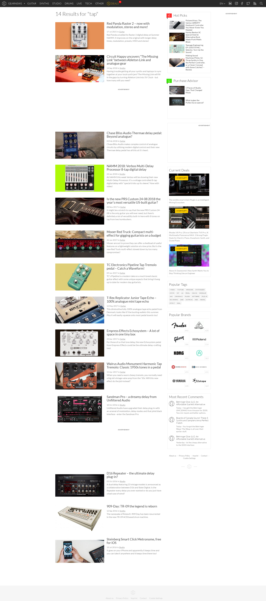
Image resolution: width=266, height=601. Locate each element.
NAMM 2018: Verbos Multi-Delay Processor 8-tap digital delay (130, 167)
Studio (56, 3)
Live (79, 3)
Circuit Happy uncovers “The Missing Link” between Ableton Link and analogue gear (132, 59)
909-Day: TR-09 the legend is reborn (132, 506)
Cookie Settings (189, 458)
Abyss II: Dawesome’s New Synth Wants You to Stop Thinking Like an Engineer (189, 261)
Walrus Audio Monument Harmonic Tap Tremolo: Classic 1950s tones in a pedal (134, 365)
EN (222, 3)
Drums (69, 3)
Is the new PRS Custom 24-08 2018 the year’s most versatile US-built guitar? (134, 200)
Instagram (236, 3)
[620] (199, 325)
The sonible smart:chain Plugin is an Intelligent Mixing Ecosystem (189, 190)
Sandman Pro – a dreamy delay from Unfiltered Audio (132, 398)
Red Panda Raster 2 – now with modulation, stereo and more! (128, 25)
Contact (204, 456)
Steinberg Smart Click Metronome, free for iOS (134, 541)
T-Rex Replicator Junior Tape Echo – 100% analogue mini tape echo (131, 299)
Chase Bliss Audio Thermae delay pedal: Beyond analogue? (134, 134)
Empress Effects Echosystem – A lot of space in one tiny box (133, 332)
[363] (199, 353)
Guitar (31, 3)
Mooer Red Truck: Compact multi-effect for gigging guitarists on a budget (134, 233)
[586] (179, 339)
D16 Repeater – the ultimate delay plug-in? (130, 475)
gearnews (15, 3)
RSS (254, 3)
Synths (44, 3)
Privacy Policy (184, 456)
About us (172, 456)
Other (99, 3)
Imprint (195, 456)
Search (262, 3)
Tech (88, 3)
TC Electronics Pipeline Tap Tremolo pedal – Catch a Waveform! (132, 266)
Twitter (248, 3)
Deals (115, 3)
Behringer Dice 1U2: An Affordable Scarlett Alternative (190, 403)
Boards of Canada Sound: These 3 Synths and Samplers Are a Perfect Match (192, 420)
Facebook (242, 3)
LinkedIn (230, 3)
